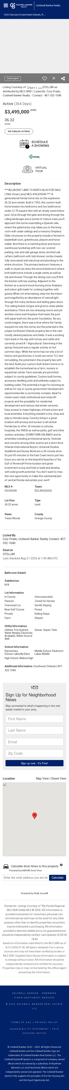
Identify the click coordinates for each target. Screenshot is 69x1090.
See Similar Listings (19, 131)
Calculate (57, 877)
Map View (42, 778)
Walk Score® (41, 893)
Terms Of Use (21, 1022)
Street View (58, 778)
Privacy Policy (46, 1022)
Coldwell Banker (25, 993)
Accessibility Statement (29, 1029)
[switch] (44, 78)
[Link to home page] (21, 5)
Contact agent (12, 78)
